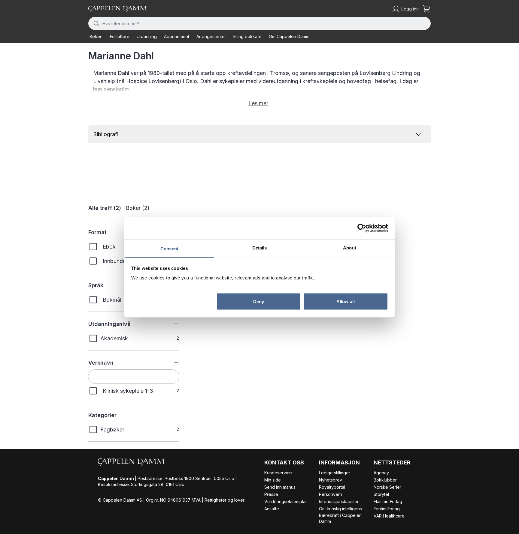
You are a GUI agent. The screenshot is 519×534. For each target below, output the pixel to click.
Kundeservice (278, 472)
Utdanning (147, 36)
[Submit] (95, 23)
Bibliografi (105, 134)
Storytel (381, 494)
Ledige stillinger (334, 472)
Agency (381, 472)
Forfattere (119, 36)
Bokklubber (385, 479)
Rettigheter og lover (224, 500)
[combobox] (259, 23)
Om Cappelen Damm (289, 36)
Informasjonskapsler (339, 501)
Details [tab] (259, 247)
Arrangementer (211, 36)
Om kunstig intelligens (340, 508)
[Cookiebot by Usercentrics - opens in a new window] (361, 228)
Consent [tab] (169, 248)
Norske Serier (387, 487)
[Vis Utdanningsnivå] (172, 324)
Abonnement (176, 36)
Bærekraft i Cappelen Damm (340, 518)
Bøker (96, 36)
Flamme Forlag (388, 501)
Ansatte (271, 508)
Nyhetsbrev (330, 479)
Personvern (330, 494)
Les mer (258, 103)
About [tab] (349, 247)
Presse (271, 494)
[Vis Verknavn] (172, 362)
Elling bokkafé (247, 36)
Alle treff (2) (104, 208)
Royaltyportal (332, 487)
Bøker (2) (138, 208)
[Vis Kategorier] (172, 415)
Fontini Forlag (387, 508)
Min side (272, 479)
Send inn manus (280, 487)
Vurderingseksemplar (285, 501)
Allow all (345, 301)
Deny (258, 301)
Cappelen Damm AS (122, 500)
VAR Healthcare (389, 515)
